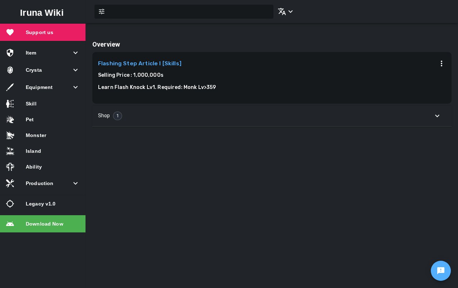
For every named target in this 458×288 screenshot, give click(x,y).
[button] (284, 11)
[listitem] (43, 32)
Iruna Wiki (42, 13)
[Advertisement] (272, 184)
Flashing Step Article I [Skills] (139, 63)
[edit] (441, 271)
